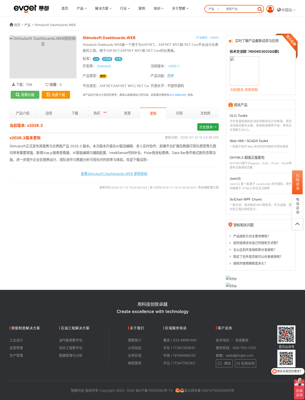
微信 (227, 363)
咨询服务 (242, 340)
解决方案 (102, 8)
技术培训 (222, 340)
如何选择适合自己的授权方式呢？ (256, 243)
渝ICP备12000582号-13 (154, 390)
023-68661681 (178, 94)
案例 (141, 8)
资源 (127, 113)
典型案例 (134, 363)
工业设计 (16, 340)
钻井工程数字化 (70, 348)
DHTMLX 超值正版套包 (247, 157)
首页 (64, 8)
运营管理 (16, 348)
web (96, 58)
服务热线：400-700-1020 (236, 348)
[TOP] (297, 224)
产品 (80, 8)
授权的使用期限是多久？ (250, 263)
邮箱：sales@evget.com (235, 355)
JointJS (235, 178)
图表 (170, 76)
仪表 (118, 58)
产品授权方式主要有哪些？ (251, 236)
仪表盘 (107, 58)
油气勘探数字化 (70, 340)
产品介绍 (22, 113)
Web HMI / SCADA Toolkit (249, 141)
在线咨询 (247, 363)
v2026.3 (173, 66)
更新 (153, 113)
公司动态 (134, 348)
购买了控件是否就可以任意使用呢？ (258, 256)
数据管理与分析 (70, 355)
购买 (100, 113)
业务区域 (134, 355)
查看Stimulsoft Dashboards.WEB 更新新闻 (114, 174)
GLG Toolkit (238, 116)
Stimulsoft (104, 66)
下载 (74, 113)
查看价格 (27, 95)
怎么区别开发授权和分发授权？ (255, 249)
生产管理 (16, 355)
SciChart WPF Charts (246, 199)
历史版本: (206, 127)
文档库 (205, 113)
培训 (157, 8)
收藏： (54, 84)
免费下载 (58, 95)
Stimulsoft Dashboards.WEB (55, 25)
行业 (124, 8)
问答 (179, 113)
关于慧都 (179, 8)
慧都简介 (134, 340)
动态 (49, 113)
